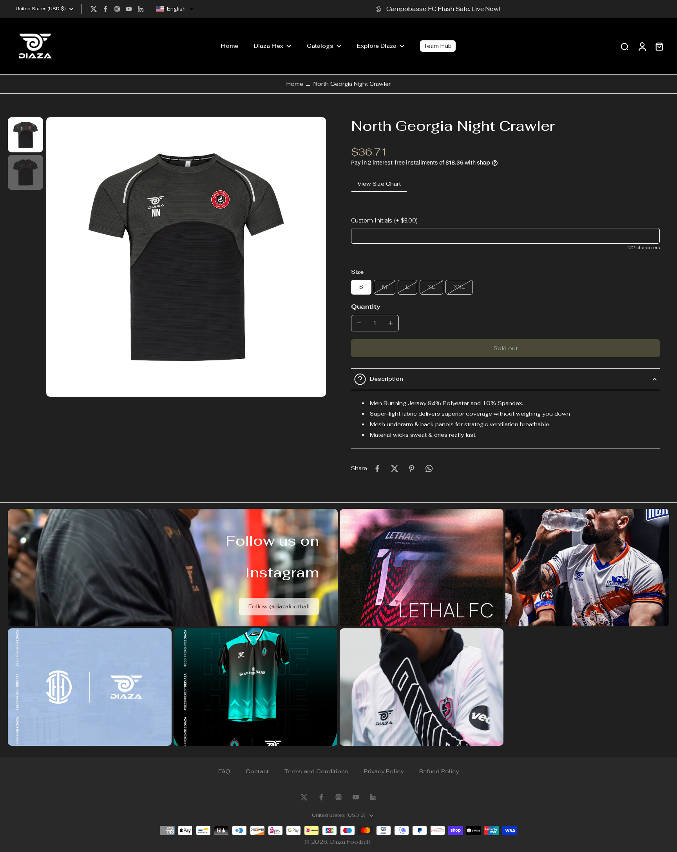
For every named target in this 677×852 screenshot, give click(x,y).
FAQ (224, 771)
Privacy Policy (384, 771)
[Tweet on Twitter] (394, 468)
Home (294, 83)
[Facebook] (105, 9)
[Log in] (641, 46)
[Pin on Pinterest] (411, 468)
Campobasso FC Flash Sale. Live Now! (443, 9)
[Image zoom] (186, 257)
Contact (257, 771)
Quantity (365, 306)
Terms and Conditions (316, 771)
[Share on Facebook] (377, 468)
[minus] (359, 323)
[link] (279, 606)
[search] (624, 46)
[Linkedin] (141, 9)
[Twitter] (94, 9)
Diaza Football (350, 841)
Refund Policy (439, 771)
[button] (174, 9)
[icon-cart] (659, 46)
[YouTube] (129, 9)
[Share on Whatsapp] (429, 468)
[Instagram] (117, 9)
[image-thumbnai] (25, 134)
